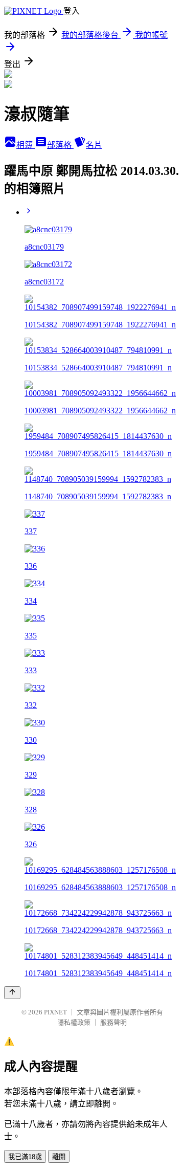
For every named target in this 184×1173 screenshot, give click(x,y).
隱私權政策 (73, 1022)
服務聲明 (113, 1022)
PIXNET (55, 1012)
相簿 (25, 145)
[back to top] (12, 992)
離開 (58, 1157)
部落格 (60, 145)
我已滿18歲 (25, 1157)
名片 (94, 145)
